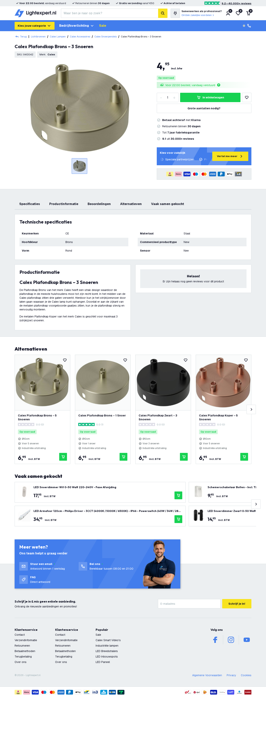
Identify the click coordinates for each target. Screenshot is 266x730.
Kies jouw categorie (32, 25)
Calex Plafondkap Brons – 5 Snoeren (37, 417)
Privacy (231, 675)
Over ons (20, 662)
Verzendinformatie (26, 640)
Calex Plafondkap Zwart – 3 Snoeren (158, 417)
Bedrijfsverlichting (74, 26)
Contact (20, 634)
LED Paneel (103, 662)
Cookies (246, 675)
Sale (102, 26)
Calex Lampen (58, 36)
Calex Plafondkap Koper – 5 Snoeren (218, 417)
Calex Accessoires (80, 36)
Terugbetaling (23, 656)
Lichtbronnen (38, 36)
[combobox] (109, 13)
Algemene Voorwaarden (207, 675)
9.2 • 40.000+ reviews (236, 3)
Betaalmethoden (25, 651)
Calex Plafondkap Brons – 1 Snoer (102, 415)
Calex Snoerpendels (105, 36)
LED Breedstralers (107, 651)
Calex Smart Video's (108, 640)
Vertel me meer (227, 156)
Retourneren (22, 645)
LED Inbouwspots (107, 656)
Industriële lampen (107, 645)
